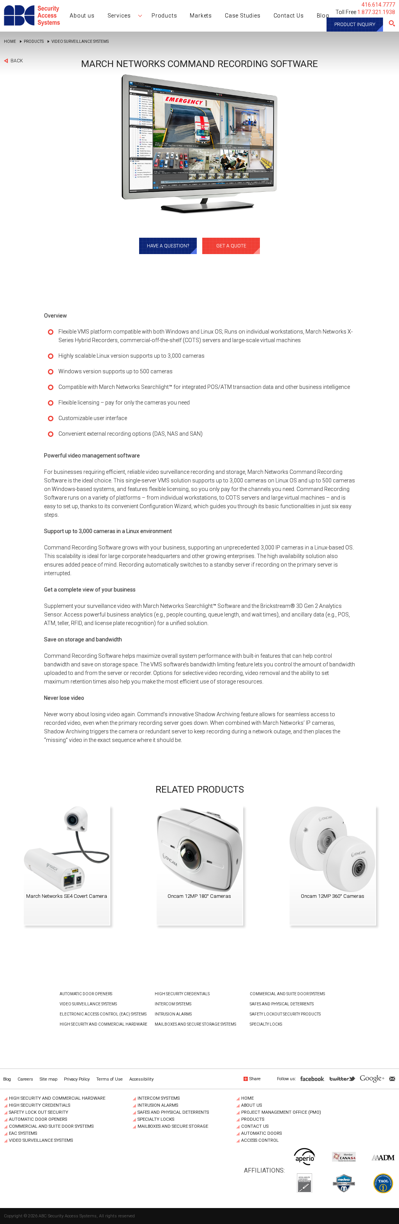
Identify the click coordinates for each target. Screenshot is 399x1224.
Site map (48, 1079)
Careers (25, 1079)
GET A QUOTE (231, 246)
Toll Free (365, 12)
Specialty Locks (266, 1024)
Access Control (260, 1140)
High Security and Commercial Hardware (103, 1024)
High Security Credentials (182, 994)
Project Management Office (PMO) (281, 1112)
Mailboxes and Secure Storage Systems (195, 1024)
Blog (7, 1079)
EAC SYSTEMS (23, 1133)
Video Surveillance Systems (80, 42)
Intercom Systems (173, 1004)
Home (10, 42)
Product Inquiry (354, 24)
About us (251, 1105)
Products (34, 42)
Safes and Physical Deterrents (282, 1004)
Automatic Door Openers (86, 994)
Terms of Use (109, 1079)
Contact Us (254, 1126)
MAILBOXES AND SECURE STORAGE (173, 1126)
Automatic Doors (261, 1133)
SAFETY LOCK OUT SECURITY (38, 1112)
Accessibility (141, 1079)
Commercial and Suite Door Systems (287, 994)
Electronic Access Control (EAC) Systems (103, 1014)
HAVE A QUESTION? (168, 246)
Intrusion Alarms (173, 1014)
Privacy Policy (77, 1079)
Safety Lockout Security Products (285, 1014)
